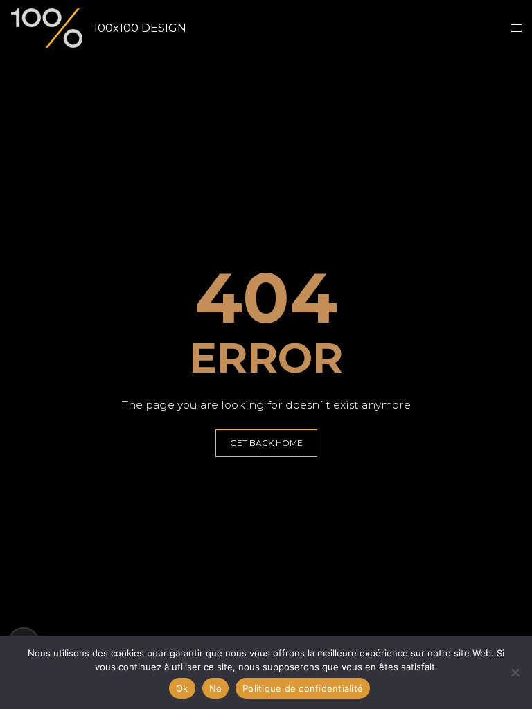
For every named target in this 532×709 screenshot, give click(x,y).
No (215, 688)
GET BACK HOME (266, 443)
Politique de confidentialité (302, 688)
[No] (515, 672)
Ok (182, 688)
